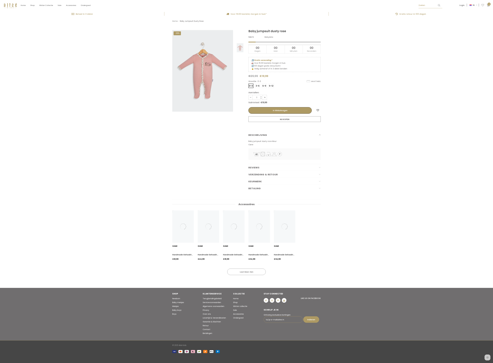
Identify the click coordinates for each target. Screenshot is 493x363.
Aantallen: (253, 92)
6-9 (264, 85)
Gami (174, 246)
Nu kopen (284, 119)
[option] (82, 14)
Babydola (269, 37)
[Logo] (10, 5)
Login (461, 5)
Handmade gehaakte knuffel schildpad (182, 254)
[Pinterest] (278, 300)
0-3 (251, 85)
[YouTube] (284, 300)
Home (175, 21)
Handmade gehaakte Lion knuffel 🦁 (258, 254)
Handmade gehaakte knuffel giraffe (284, 254)
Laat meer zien (246, 272)
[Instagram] (272, 300)
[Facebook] (266, 300)
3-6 (258, 85)
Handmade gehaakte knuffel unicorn (208, 254)
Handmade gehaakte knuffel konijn (233, 254)
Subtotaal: (254, 102)
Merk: (251, 37)
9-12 (271, 85)
